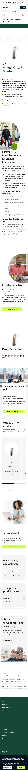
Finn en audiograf (14, 546)
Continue (25, 756)
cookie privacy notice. (8, 764)
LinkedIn (5, 738)
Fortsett (23, 7)
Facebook (5, 729)
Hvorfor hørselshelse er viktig (14, 411)
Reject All (20, 767)
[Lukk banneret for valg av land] (26, 2)
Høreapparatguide (7, 640)
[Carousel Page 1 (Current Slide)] (8, 483)
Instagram (5, 735)
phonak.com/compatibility (6, 683)
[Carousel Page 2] (20, 483)
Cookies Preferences (7, 767)
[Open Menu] (25, 15)
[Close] (26, 11)
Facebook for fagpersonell (8, 732)
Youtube (5, 741)
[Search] (23, 15)
